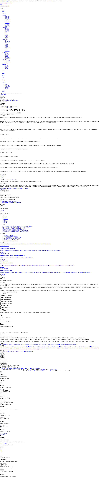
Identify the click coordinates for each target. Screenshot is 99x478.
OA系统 (6, 38)
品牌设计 (16, 100)
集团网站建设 (7, 16)
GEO (5, 40)
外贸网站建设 (7, 17)
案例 (3, 75)
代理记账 (6, 68)
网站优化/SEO (7, 41)
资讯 (3, 77)
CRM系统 (6, 37)
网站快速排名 (7, 51)
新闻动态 (31, 351)
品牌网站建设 (7, 18)
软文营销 (6, 45)
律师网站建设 (7, 25)
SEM (5, 43)
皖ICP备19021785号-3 (32, 370)
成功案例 (27, 351)
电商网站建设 (7, 23)
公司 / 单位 (2, 465)
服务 (3, 13)
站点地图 (38, 368)
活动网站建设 (7, 24)
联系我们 (11, 368)
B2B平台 (6, 48)
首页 (3, 11)
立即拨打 (3, 434)
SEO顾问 (6, 44)
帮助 (3, 80)
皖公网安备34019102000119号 (45, 370)
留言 (1, 468)
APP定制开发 (7, 36)
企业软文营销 (2, 175)
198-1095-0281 (49, 0)
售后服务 (22, 368)
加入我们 (15, 368)
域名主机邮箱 (4, 52)
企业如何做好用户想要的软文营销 (11, 179)
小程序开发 (6, 100)
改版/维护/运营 (7, 26)
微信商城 (6, 35)
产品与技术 (4, 59)
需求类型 (2, 466)
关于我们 (7, 368)
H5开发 (6, 32)
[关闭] (1, 403)
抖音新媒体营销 (7, 47)
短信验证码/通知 (8, 60)
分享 (13, 114)
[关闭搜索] (1, 98)
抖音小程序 (7, 30)
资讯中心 (6, 107)
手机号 (1, 464)
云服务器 (6, 56)
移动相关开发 (4, 27)
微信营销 (6, 46)
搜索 (12, 99)
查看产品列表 (53, 369)
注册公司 (6, 67)
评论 (9, 114)
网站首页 (3, 368)
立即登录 (2, 210)
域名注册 (6, 53)
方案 (3, 73)
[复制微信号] (8, 418)
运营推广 (11, 107)
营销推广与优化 (5, 39)
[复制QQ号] (7, 426)
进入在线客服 (4, 443)
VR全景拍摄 (7, 63)
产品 (3, 70)
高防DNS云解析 (7, 58)
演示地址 (18, 368)
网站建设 (4, 15)
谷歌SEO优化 (7, 42)
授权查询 (27, 368)
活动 (3, 82)
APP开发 (13, 100)
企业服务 (4, 64)
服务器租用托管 (7, 57)
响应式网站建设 (7, 19)
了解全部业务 (3, 189)
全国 (3, 0)
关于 (3, 91)
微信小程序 (7, 28)
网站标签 (32, 368)
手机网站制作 (7, 31)
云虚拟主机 (7, 54)
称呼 (1, 463)
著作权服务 (7, 66)
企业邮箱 (6, 55)
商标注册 (6, 65)
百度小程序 (7, 29)
